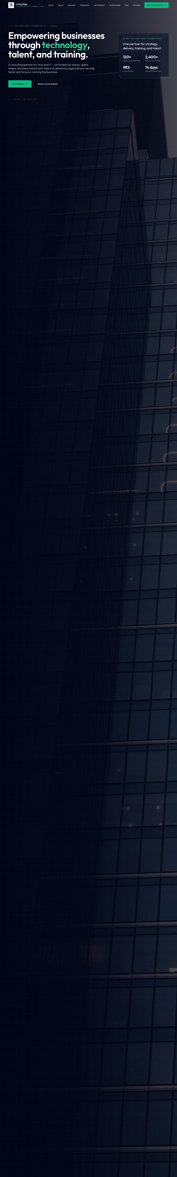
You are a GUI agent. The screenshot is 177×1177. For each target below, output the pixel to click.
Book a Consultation (48, 83)
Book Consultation (155, 5)
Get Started (18, 83)
